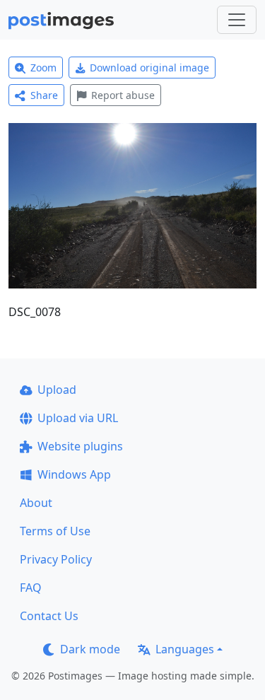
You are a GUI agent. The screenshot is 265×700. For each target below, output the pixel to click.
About (36, 503)
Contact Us (49, 616)
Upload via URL (77, 418)
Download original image (149, 67)
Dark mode (90, 649)
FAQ (31, 587)
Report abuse (123, 95)
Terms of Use (55, 531)
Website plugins (80, 446)
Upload (56, 389)
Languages (184, 649)
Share (44, 95)
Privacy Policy (56, 559)
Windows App (74, 474)
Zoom (43, 67)
